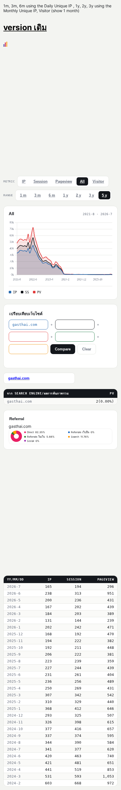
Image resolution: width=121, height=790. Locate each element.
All (82, 181)
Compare (63, 349)
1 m (23, 195)
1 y (65, 195)
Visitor (98, 181)
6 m (52, 195)
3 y (91, 195)
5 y (104, 195)
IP (24, 181)
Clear (86, 349)
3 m (37, 195)
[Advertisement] (60, 110)
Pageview (63, 181)
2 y (78, 195)
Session (40, 181)
